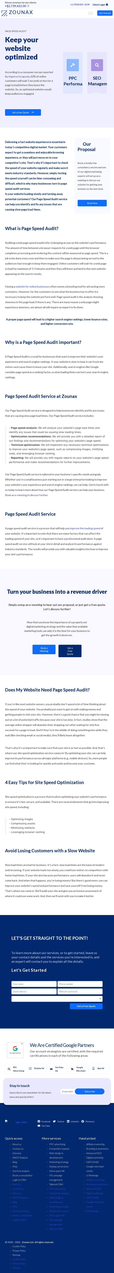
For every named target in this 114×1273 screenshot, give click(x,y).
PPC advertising (57, 1144)
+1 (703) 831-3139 (80, 4)
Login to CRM (19, 1179)
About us (16, 1144)
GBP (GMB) (92, 1162)
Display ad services (59, 1166)
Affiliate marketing (95, 1144)
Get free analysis (20, 1170)
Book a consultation (22, 1175)
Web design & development (56, 1155)
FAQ (14, 1166)
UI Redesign (92, 1175)
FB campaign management (55, 1177)
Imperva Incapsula (19, 76)
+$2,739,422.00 (17, 6)
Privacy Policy (19, 1250)
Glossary (16, 1153)
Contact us (17, 1148)
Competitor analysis (59, 1148)
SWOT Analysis (20, 1157)
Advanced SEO (94, 1153)
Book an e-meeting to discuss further (26, 495)
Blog (14, 1162)
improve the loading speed (85, 528)
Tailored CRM (56, 1184)
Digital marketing (94, 1157)
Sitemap (16, 1255)
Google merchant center (95, 1168)
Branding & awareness (97, 1148)
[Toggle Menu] (90, 13)
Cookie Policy (19, 1246)
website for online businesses (33, 286)
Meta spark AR (56, 1170)
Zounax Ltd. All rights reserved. (38, 1242)
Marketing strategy (59, 1162)
